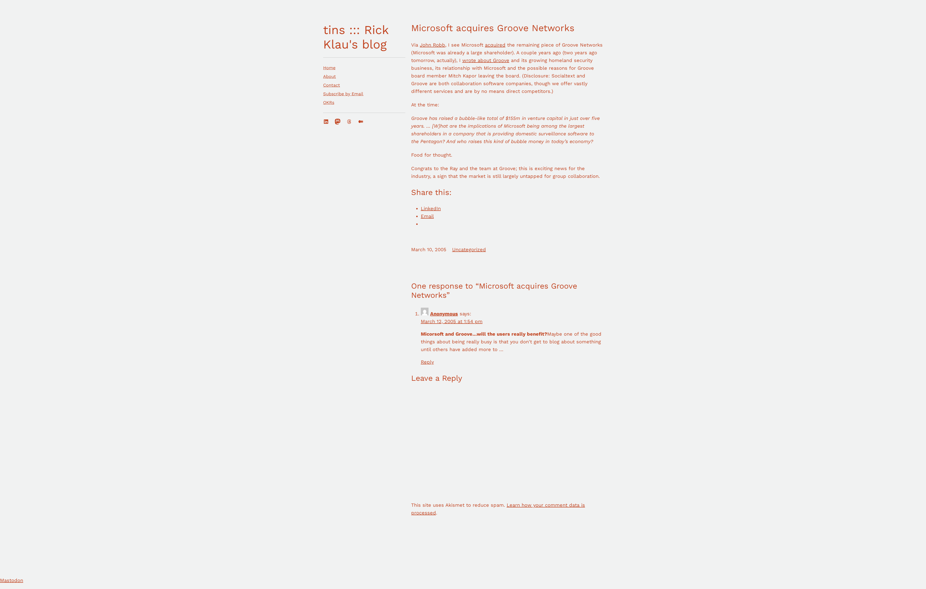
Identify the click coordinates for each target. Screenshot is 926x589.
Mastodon (11, 580)
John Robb (432, 45)
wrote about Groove (485, 60)
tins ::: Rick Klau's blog (355, 37)
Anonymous (444, 314)
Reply (427, 362)
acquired (495, 45)
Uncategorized (469, 249)
